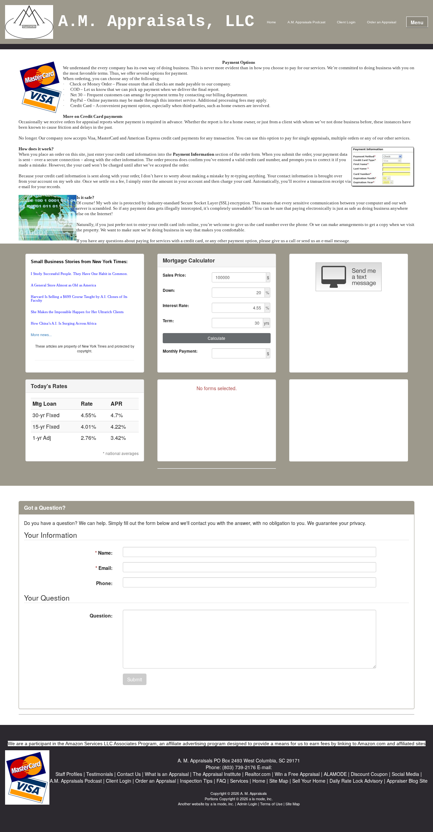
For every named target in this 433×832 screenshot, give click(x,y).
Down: (169, 290)
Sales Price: (174, 275)
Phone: (104, 583)
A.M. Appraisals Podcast (306, 22)
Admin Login (247, 803)
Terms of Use (271, 803)
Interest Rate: (176, 305)
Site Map (293, 803)
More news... (41, 334)
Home (271, 22)
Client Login (346, 22)
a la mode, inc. (222, 803)
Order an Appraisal (381, 22)
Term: (168, 321)
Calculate (216, 338)
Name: (104, 552)
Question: (101, 615)
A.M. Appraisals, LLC (156, 22)
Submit (134, 679)
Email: (104, 567)
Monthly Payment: (180, 351)
